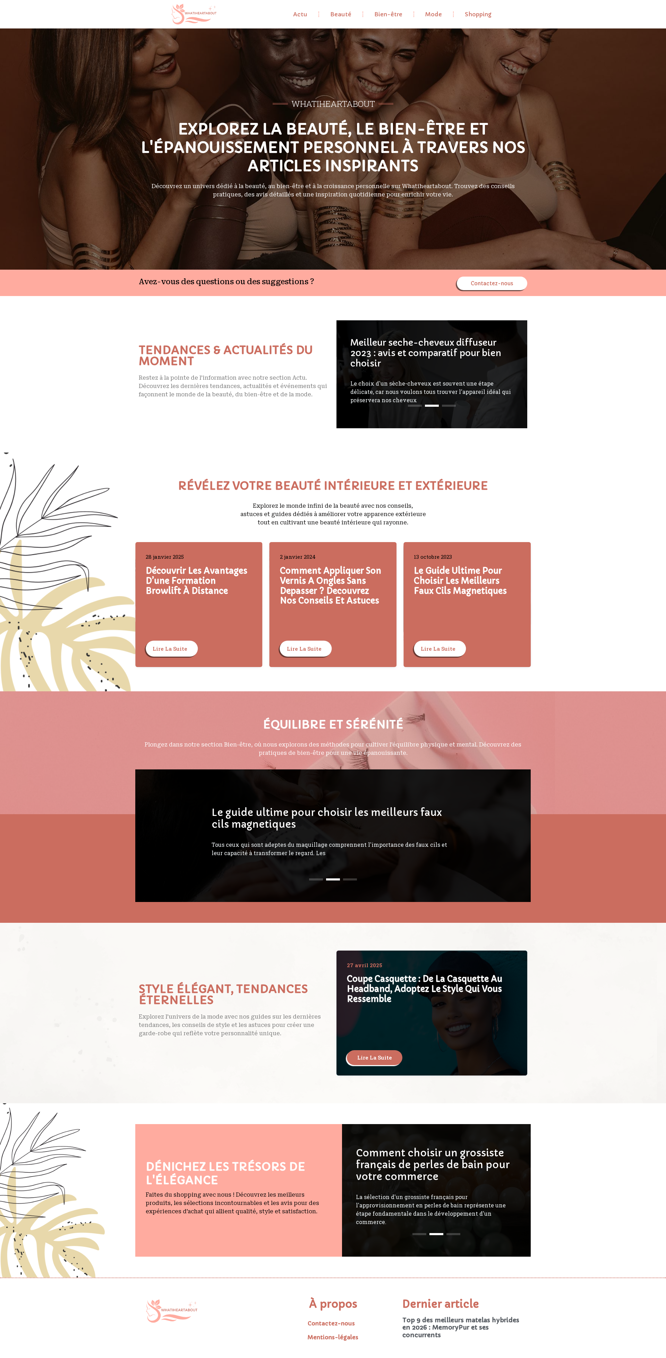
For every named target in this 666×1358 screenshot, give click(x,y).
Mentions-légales (333, 1337)
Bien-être (388, 14)
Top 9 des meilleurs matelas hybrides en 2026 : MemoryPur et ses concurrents (460, 1327)
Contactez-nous (331, 1323)
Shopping (478, 14)
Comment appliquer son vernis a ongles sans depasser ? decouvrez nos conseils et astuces (196, 586)
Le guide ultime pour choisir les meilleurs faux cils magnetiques (326, 581)
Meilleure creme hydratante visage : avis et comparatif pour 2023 (427, 353)
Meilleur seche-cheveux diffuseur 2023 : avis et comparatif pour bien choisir (329, 818)
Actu (300, 14)
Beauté (340, 14)
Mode (433, 14)
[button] (415, 406)
